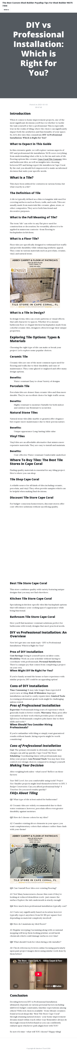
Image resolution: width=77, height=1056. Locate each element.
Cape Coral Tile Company (50, 159)
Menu (6, 10)
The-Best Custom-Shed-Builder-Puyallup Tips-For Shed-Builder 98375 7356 (37, 4)
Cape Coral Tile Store (46, 753)
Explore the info (25, 900)
